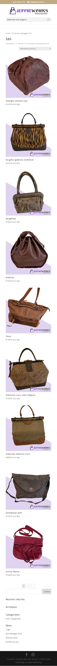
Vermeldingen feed (14, 633)
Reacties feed (11, 637)
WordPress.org (12, 642)
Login (8, 629)
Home (8, 33)
